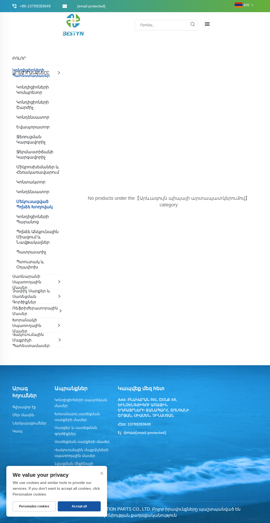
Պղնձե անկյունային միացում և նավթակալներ (37, 236)
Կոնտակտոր (30, 182)
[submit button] (192, 25)
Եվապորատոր (33, 127)
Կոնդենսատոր (32, 117)
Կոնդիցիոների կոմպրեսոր (32, 90)
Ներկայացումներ (29, 423)
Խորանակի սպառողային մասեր (26, 325)
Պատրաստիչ (31, 252)
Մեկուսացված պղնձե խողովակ (34, 204)
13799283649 (139, 424)
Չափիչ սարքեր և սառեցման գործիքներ (31, 296)
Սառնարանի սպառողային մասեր (26, 282)
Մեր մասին (23, 415)
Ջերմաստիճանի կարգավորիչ (34, 154)
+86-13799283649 (35, 6)
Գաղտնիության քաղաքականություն (136, 515)
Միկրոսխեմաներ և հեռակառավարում (37, 169)
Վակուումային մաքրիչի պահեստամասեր (31, 340)
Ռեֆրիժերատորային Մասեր (35, 311)
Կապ (17, 431)
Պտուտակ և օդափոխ (30, 264)
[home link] (73, 24)
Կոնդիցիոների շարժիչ (32, 105)
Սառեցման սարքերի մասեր (82, 441)
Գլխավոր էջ (24, 407)
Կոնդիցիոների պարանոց (32, 219)
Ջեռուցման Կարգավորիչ (31, 139)
